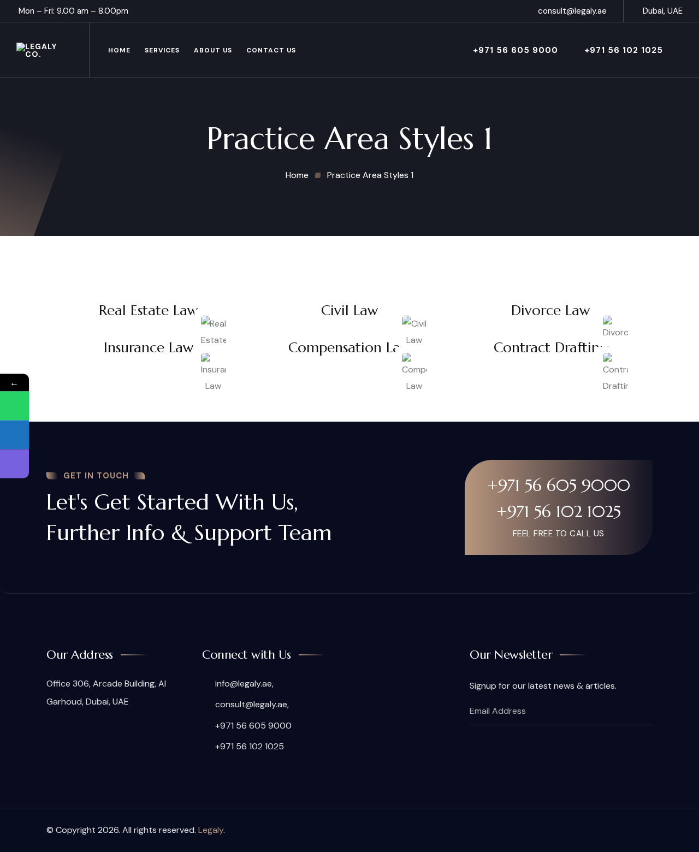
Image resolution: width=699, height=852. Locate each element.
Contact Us (271, 50)
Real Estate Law (148, 310)
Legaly (210, 830)
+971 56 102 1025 (623, 50)
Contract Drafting (551, 347)
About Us (213, 50)
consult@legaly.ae (572, 10)
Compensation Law (349, 347)
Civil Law (349, 310)
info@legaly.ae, (244, 683)
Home (119, 50)
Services (162, 50)
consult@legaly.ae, (252, 704)
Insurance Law (149, 347)
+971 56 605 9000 (515, 50)
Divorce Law (550, 310)
